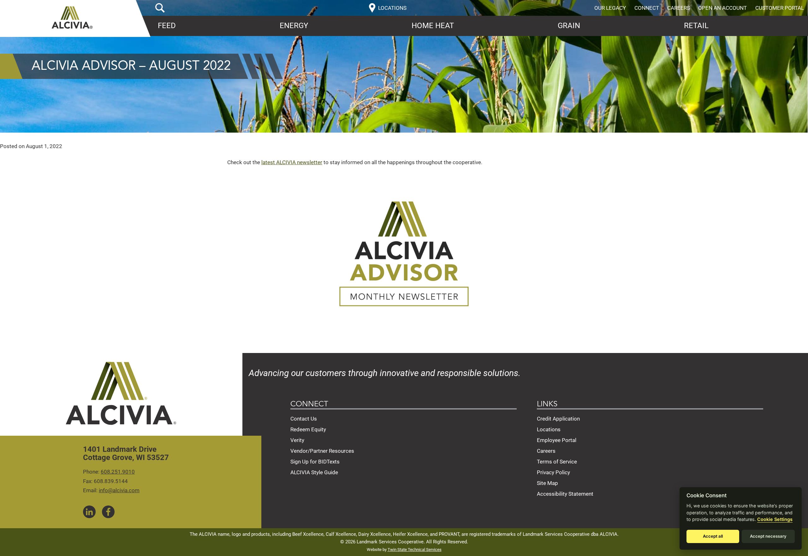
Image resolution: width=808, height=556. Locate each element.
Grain (569, 25)
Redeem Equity (308, 429)
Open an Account (722, 8)
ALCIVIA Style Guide (314, 472)
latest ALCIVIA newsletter (291, 162)
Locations (549, 429)
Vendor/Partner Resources (322, 451)
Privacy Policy (553, 472)
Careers (678, 8)
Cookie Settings (775, 519)
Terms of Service (557, 461)
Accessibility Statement (565, 494)
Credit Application (558, 419)
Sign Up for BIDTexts (315, 461)
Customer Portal (779, 8)
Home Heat (433, 25)
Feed (167, 25)
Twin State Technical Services (415, 549)
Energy (294, 25)
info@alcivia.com (119, 490)
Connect (646, 8)
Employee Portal (556, 440)
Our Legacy (610, 8)
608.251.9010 (118, 472)
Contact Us (303, 419)
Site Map (547, 483)
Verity (297, 440)
